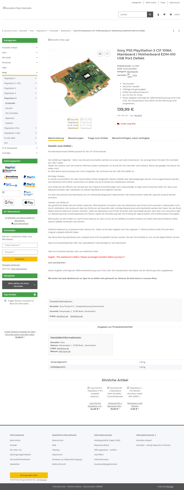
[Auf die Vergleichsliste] (100, 54)
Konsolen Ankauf (9, 47)
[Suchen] (150, 14)
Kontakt (13, 445)
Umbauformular (101, 459)
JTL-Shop (170, 486)
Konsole (9, 108)
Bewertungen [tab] (76, 138)
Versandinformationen (20, 459)
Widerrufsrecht (59, 464)
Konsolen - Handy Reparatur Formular (153, 445)
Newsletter (15, 464)
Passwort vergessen (11, 265)
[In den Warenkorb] (50, 47)
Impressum (174, 2)
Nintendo (6, 62)
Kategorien (137, 2)
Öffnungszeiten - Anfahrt (105, 450)
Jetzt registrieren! (19, 269)
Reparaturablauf (101, 445)
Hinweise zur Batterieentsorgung (67, 459)
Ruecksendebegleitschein (105, 464)
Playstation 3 (10, 88)
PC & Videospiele (9, 148)
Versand (138, 115)
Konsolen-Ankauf (144, 440)
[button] (158, 14)
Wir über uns (16, 450)
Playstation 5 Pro (11, 128)
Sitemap (56, 450)
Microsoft (6, 57)
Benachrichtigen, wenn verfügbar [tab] (131, 138)
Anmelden (19, 259)
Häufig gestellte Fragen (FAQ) (107, 440)
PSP (6, 143)
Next (31, 321)
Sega (4, 67)
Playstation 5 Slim (12, 133)
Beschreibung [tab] (56, 138)
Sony (4, 72)
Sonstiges (6, 153)
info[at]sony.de (76, 316)
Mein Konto (151, 2)
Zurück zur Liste (10, 30)
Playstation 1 (10, 78)
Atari (4, 52)
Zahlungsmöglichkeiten (20, 454)
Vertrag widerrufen (29, 475)
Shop (163, 2)
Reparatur (10, 118)
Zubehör (9, 123)
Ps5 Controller (11, 113)
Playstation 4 (10, 93)
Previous (9, 321)
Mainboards (132, 71)
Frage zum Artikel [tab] (98, 138)
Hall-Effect (98, 454)
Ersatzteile (10, 103)
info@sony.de (62, 316)
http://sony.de (64, 351)
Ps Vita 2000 (9, 138)
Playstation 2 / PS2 (12, 83)
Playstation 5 (10, 98)
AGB (54, 445)
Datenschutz (57, 440)
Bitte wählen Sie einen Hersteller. (18, 284)
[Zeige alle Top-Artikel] (35, 294)
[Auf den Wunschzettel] (107, 54)
